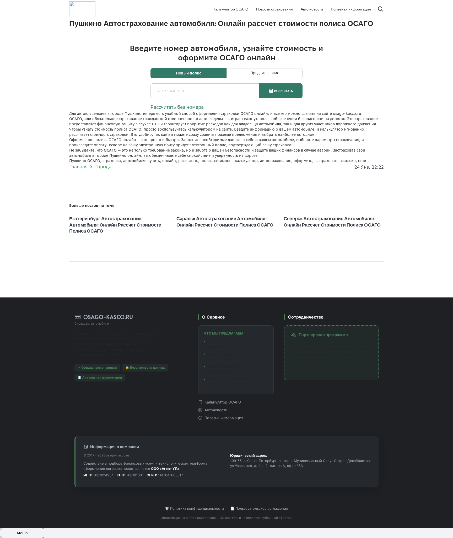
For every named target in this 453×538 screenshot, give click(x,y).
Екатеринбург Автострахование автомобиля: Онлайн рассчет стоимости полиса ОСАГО (115, 224)
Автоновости (215, 410)
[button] (380, 9)
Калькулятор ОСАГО (222, 402)
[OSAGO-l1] (82, 9)
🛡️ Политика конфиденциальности (194, 508)
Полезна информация (223, 418)
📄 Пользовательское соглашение (259, 508)
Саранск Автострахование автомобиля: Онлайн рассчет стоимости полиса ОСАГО (224, 221)
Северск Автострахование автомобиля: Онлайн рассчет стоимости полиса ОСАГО (332, 221)
